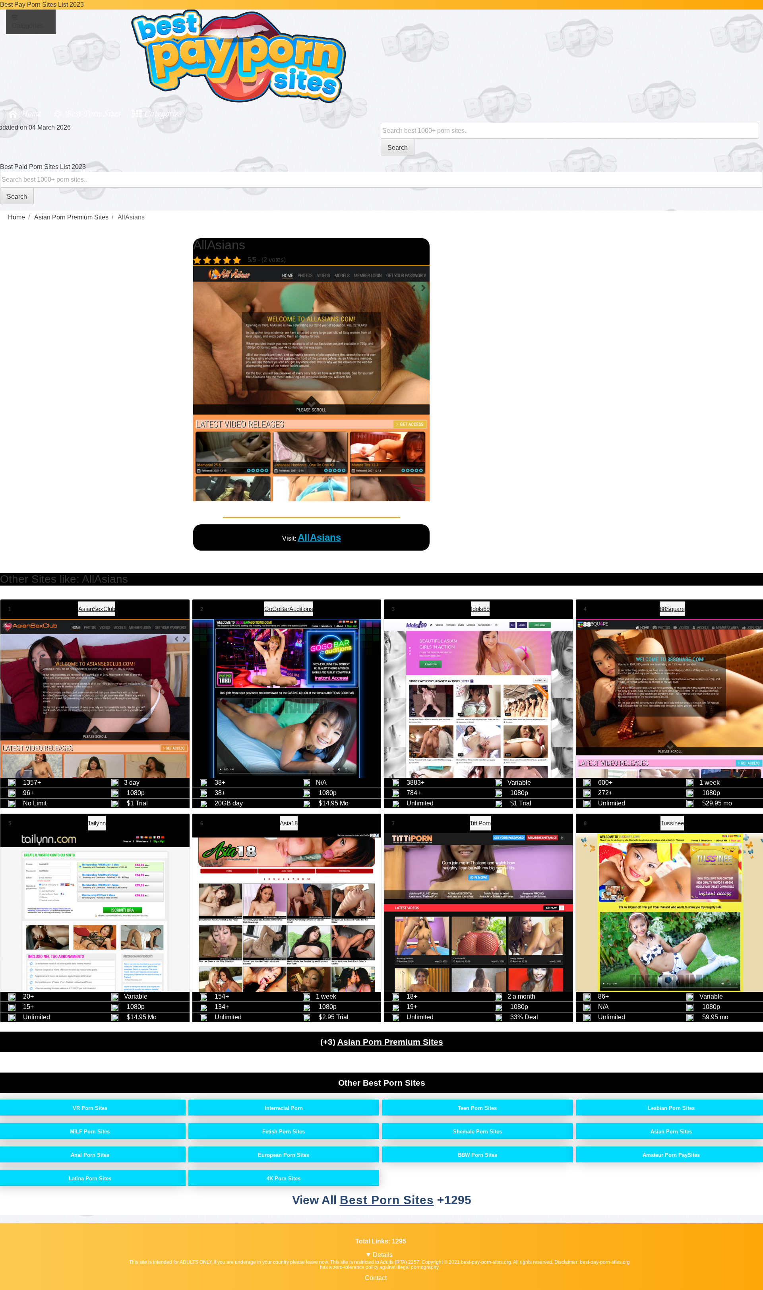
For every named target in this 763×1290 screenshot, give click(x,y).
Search (397, 147)
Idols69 (480, 608)
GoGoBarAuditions (288, 608)
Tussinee (672, 823)
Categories (162, 113)
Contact (376, 1277)
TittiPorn (480, 823)
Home (30, 113)
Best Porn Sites (92, 113)
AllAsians (319, 537)
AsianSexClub (96, 608)
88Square (672, 608)
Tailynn (97, 823)
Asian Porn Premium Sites (390, 1041)
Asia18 (289, 823)
